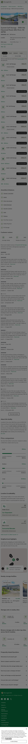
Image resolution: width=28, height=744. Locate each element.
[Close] (26, 728)
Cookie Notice (8, 738)
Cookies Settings (13, 741)
